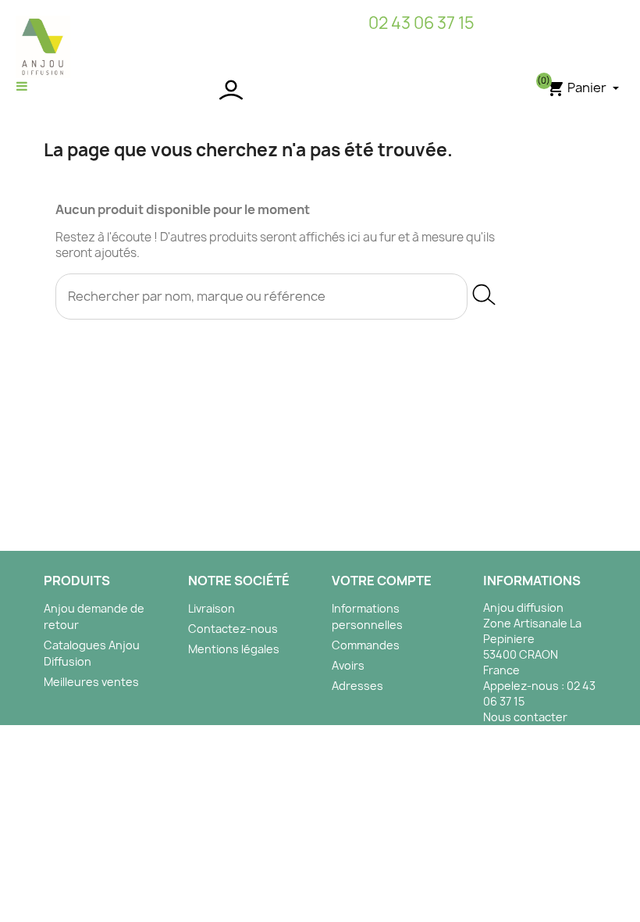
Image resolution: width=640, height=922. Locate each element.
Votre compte (382, 580)
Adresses (357, 685)
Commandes (366, 645)
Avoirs (348, 665)
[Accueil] (43, 46)
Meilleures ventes (91, 681)
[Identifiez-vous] (319, 90)
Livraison (211, 608)
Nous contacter (525, 716)
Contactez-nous (233, 628)
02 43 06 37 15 (421, 23)
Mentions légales (233, 648)
